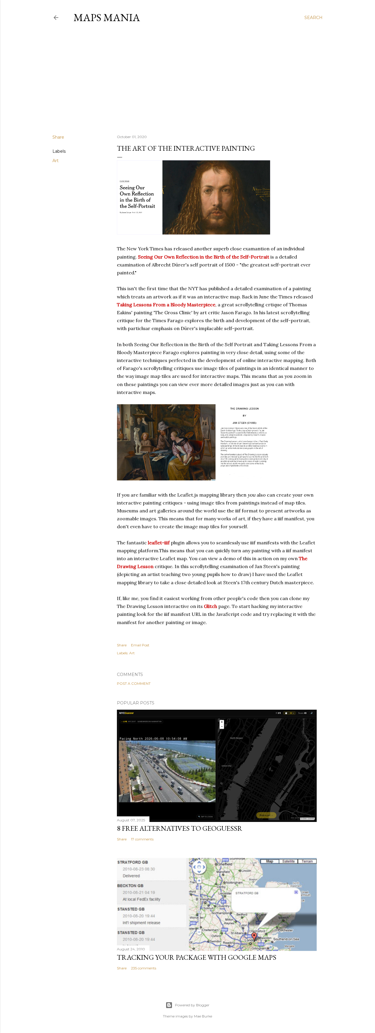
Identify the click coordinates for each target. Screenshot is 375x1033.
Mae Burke (203, 1016)
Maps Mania (107, 17)
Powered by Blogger (192, 1005)
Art (55, 160)
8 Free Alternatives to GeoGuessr (179, 828)
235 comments (143, 968)
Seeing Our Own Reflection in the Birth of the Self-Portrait (203, 257)
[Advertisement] (187, 79)
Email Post (140, 645)
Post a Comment (134, 683)
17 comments (142, 839)
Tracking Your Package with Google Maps (196, 957)
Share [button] (58, 137)
